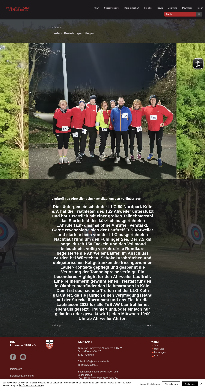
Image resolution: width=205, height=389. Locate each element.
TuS (12, 341)
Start (156, 345)
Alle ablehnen (171, 383)
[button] (112, 8)
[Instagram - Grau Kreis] (23, 357)
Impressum (16, 369)
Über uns (159, 349)
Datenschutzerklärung (22, 375)
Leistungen (160, 352)
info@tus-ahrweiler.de (97, 361)
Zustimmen (190, 383)
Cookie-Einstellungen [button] (150, 383)
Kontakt (158, 355)
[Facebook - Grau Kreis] (13, 357)
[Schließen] (201, 384)
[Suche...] (199, 14)
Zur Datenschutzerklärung (31, 385)
